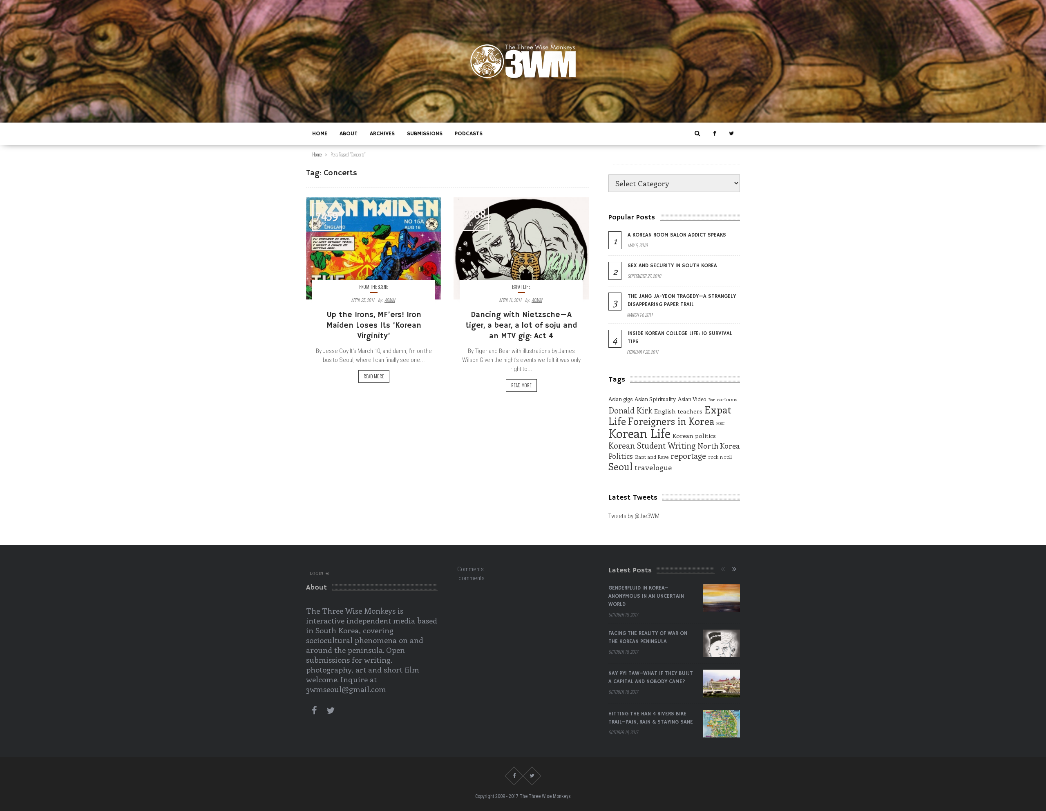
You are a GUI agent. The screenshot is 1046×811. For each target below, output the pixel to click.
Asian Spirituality (655, 399)
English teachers (678, 411)
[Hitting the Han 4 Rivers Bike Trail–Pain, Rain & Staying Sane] (721, 724)
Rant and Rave (651, 457)
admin (389, 300)
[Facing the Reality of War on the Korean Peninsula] (721, 643)
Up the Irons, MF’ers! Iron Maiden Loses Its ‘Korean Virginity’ (373, 325)
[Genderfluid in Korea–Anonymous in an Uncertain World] (721, 598)
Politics (620, 456)
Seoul (620, 466)
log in (316, 573)
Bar (712, 399)
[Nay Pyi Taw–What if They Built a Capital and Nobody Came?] (721, 683)
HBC (720, 423)
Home (319, 133)
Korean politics (694, 435)
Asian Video (692, 399)
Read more (374, 376)
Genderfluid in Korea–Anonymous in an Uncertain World (646, 596)
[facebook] (714, 134)
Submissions (425, 133)
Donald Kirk (630, 410)
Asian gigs (620, 399)
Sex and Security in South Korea (672, 265)
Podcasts (469, 133)
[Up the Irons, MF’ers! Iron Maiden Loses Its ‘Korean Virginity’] (373, 248)
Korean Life (639, 433)
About (349, 133)
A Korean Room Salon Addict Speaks (677, 235)
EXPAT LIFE (521, 287)
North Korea (718, 446)
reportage (688, 455)
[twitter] (731, 134)
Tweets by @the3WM (633, 516)
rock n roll (720, 457)
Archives (382, 133)
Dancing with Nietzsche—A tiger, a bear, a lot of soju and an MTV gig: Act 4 (521, 325)
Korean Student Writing (651, 445)
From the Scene (373, 287)
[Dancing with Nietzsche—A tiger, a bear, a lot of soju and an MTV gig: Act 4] (521, 248)
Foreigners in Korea (671, 421)
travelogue (653, 467)
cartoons (727, 399)
